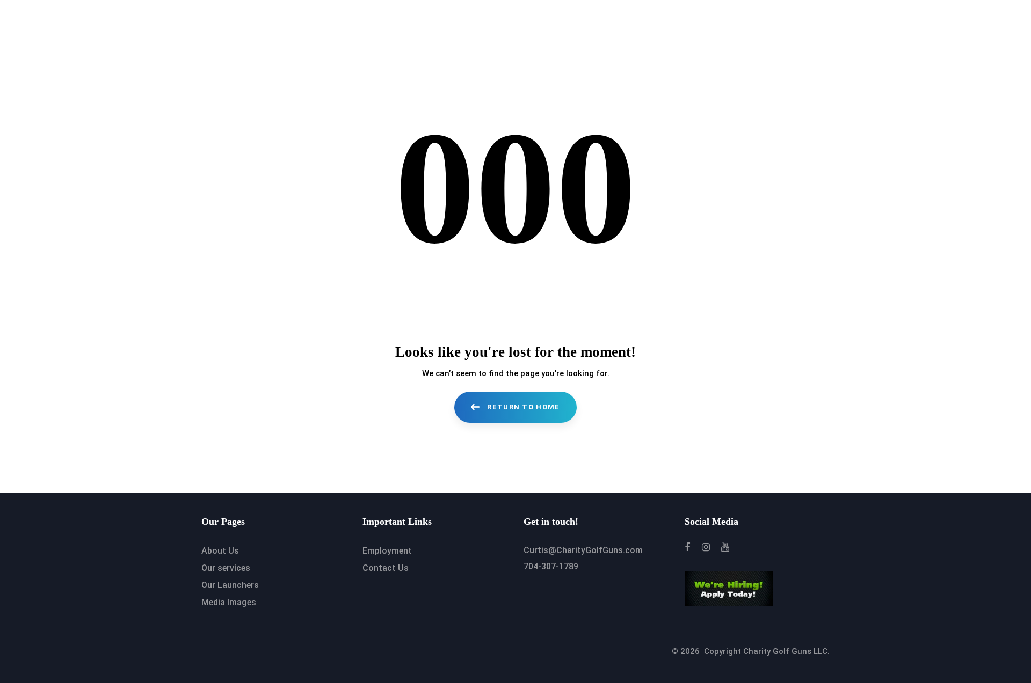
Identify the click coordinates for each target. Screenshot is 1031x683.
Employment (387, 551)
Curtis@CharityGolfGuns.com (583, 550)
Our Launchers (230, 585)
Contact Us (385, 568)
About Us (220, 551)
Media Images (228, 602)
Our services (225, 568)
